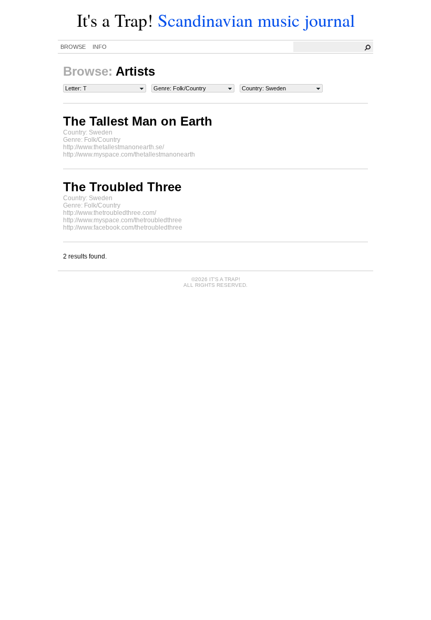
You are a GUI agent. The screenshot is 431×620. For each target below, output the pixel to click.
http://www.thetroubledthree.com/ (109, 212)
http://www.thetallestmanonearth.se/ (113, 147)
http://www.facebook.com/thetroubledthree (122, 227)
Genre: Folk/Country (179, 88)
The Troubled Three (122, 187)
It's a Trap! (115, 20)
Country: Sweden (264, 88)
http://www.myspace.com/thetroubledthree (122, 220)
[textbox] (333, 47)
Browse (73, 47)
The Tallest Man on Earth (137, 121)
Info (100, 47)
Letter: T (76, 88)
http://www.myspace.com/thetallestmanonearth (129, 154)
